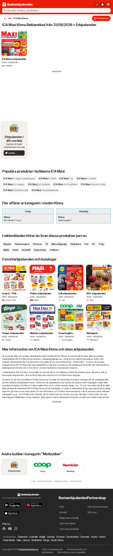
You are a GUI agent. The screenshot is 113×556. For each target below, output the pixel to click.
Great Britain (9, 540)
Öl (46, 244)
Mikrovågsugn (59, 244)
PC (93, 244)
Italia (18, 540)
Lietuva (26, 540)
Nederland (36, 540)
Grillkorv (54, 249)
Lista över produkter (69, 528)
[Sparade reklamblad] (96, 4)
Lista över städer (67, 523)
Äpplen (7, 244)
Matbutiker (20, 397)
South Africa (57, 540)
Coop (28, 397)
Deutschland (72, 536)
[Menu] (108, 4)
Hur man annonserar (98, 506)
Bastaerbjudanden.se (28, 549)
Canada (51, 536)
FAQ (61, 506)
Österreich (23, 536)
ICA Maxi (19, 178)
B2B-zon (92, 512)
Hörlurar (37, 244)
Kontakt (63, 512)
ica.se (32, 382)
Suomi (94, 536)
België (42, 536)
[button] (102, 4)
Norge (46, 540)
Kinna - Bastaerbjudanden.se (49, 359)
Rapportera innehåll (68, 517)
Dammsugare (22, 244)
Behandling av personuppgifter (72, 552)
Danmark (84, 536)
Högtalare (75, 244)
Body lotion (40, 249)
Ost (86, 244)
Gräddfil (26, 249)
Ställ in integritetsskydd (52, 549)
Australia (33, 536)
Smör (15, 249)
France (102, 536)
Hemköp (36, 397)
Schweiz (60, 536)
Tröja (101, 244)
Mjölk (6, 249)
